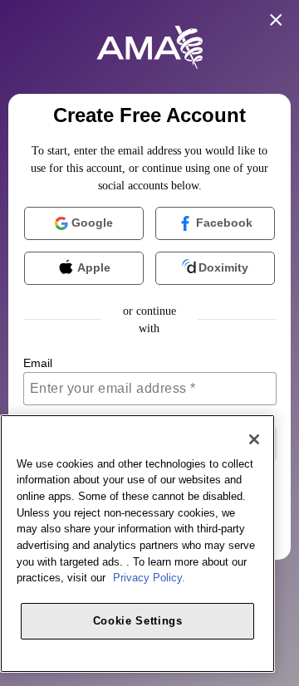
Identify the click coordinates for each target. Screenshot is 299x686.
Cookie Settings (138, 621)
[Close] (254, 439)
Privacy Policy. (149, 577)
